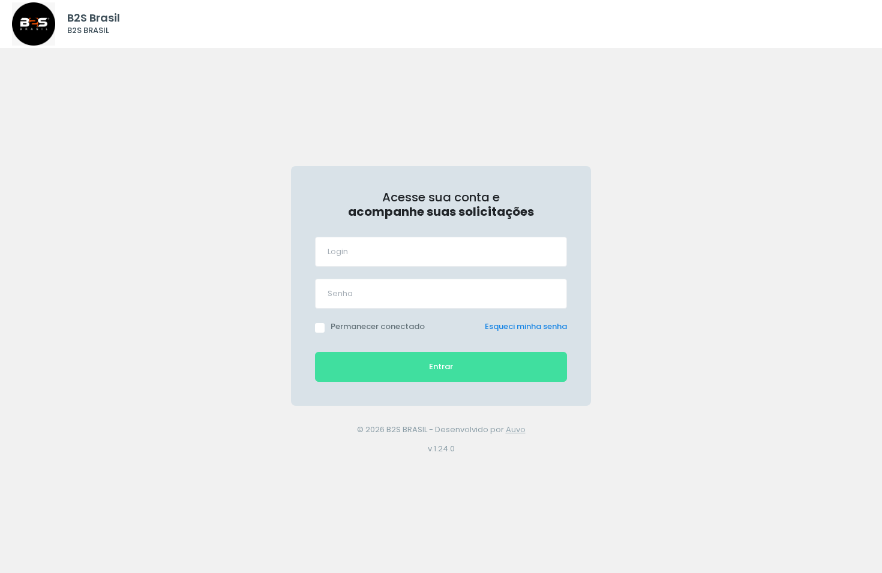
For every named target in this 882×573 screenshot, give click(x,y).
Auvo (516, 429)
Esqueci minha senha (526, 326)
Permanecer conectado (378, 326)
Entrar (441, 366)
